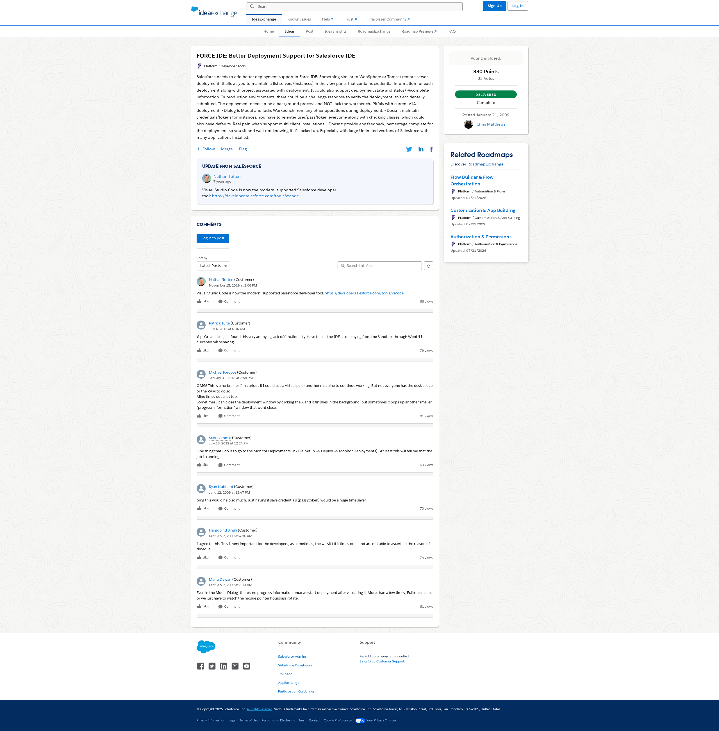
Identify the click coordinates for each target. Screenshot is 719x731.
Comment (231, 301)
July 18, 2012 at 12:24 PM (229, 443)
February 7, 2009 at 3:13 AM (230, 584)
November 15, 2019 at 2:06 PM (233, 285)
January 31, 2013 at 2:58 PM (231, 377)
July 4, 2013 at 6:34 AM (227, 328)
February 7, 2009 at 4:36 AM (230, 536)
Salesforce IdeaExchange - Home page (214, 11)
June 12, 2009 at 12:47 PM (229, 492)
